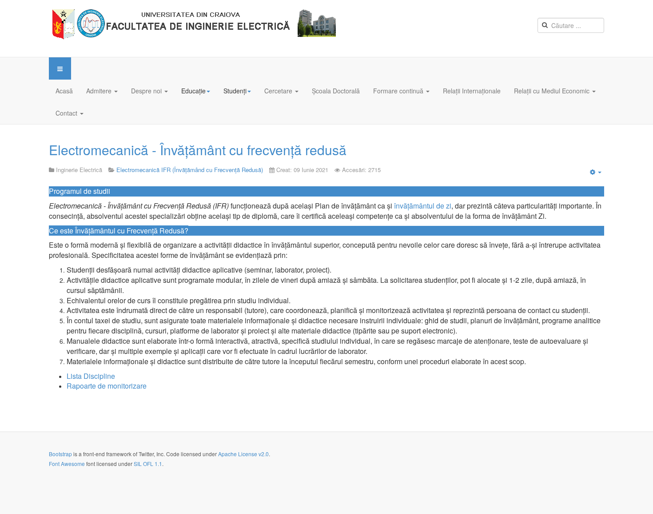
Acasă (64, 90)
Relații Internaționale (472, 90)
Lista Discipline (91, 376)
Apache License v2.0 (243, 454)
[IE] (196, 28)
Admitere (99, 90)
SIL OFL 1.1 (148, 463)
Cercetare (279, 90)
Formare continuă (399, 90)
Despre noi (147, 90)
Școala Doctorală (336, 90)
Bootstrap (60, 454)
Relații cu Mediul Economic (552, 90)
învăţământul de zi (421, 206)
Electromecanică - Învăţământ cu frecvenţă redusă (197, 149)
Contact (67, 112)
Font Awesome (67, 463)
